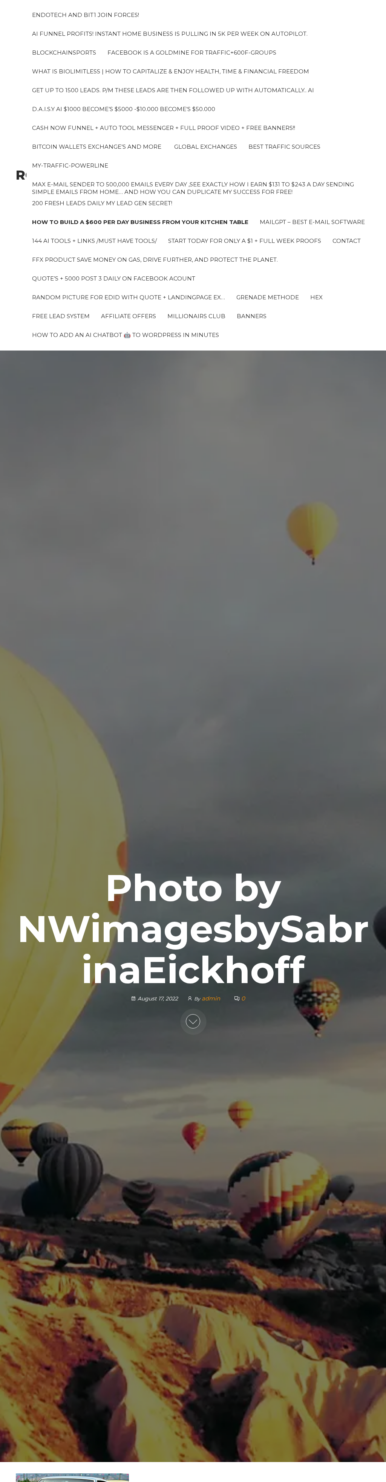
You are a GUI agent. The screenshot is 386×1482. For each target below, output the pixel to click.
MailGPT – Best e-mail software (312, 222)
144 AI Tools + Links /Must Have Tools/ (94, 240)
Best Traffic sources (284, 146)
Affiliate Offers (128, 316)
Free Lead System (61, 316)
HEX (316, 297)
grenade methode (267, 297)
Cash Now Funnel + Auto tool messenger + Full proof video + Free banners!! (163, 127)
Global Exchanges (205, 146)
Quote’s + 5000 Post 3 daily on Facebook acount (113, 278)
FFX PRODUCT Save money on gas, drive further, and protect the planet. (155, 259)
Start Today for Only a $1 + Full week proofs (244, 240)
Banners (252, 316)
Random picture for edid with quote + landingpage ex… (128, 297)
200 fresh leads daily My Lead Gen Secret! (102, 203)
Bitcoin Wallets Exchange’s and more (96, 146)
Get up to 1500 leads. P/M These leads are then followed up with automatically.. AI (173, 90)
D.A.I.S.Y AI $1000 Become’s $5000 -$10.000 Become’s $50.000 (123, 109)
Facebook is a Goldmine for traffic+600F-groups (191, 52)
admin (212, 998)
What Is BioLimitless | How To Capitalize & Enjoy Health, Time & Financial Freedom (170, 71)
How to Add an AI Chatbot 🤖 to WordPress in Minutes (125, 334)
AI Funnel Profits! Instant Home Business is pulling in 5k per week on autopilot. (170, 33)
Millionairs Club (196, 316)
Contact (346, 240)
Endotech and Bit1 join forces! (85, 14)
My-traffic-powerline (70, 165)
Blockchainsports (64, 52)
